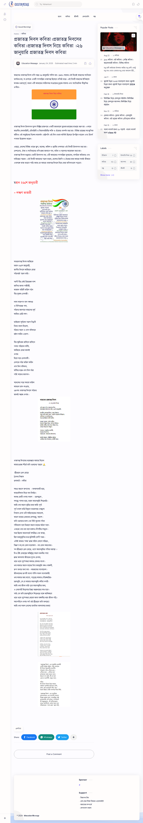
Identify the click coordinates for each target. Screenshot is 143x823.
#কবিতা (18, 728)
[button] (138, 4)
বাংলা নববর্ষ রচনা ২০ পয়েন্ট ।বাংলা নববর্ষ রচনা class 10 (119, 131)
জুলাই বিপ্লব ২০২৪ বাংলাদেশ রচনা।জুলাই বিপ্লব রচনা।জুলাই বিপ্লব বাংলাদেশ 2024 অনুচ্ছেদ (119, 84)
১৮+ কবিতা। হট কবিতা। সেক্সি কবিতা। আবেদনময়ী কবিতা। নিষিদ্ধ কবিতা (119, 61)
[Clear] (79, 4)
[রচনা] (59, 16)
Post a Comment (54, 754)
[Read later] (85, 63)
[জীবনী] (76, 16)
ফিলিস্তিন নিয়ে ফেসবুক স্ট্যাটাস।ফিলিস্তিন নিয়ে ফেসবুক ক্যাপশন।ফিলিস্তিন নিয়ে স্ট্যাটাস (119, 101)
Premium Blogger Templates (60, 815)
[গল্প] (94, 16)
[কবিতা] (67, 16)
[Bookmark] (133, 4)
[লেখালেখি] (86, 16)
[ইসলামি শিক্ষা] (118, 94)
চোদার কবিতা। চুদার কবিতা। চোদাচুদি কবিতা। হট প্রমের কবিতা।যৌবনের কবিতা (119, 117)
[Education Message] (30, 63)
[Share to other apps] (73, 737)
